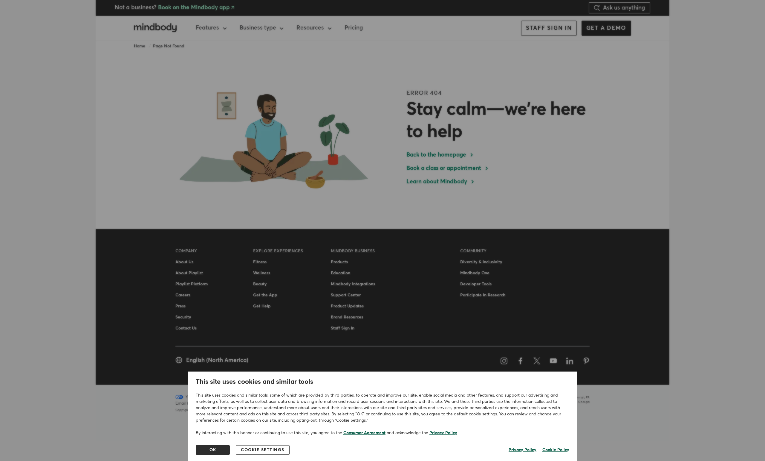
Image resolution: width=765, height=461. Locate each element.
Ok (212, 450)
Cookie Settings (262, 450)
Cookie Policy (555, 450)
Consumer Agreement (364, 433)
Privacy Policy (443, 433)
